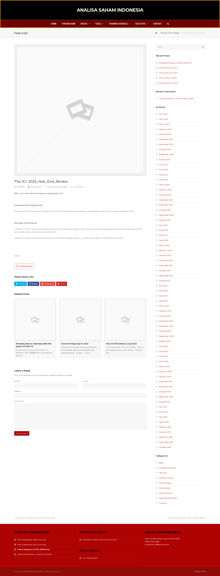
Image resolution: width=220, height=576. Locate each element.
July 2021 (163, 285)
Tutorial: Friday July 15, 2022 (74, 344)
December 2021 (165, 260)
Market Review (165, 493)
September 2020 (166, 336)
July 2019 (163, 407)
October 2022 (165, 210)
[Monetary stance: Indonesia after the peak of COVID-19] (35, 320)
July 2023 (163, 164)
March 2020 (164, 366)
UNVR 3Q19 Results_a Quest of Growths (34, 554)
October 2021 (165, 270)
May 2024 (163, 114)
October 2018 (165, 447)
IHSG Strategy (61, 187)
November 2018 (166, 442)
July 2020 (163, 346)
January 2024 (165, 134)
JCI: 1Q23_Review (90, 558)
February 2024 (165, 129)
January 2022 (165, 255)
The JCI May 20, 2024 (168, 83)
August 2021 (164, 280)
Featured (52, 187)
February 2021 (165, 311)
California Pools (166, 98)
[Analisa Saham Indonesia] (156, 33)
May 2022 (163, 235)
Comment (19, 401)
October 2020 (165, 331)
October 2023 (165, 149)
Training (162, 503)
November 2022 (166, 205)
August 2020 (165, 341)
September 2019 (166, 397)
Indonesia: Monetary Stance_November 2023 (35, 518)
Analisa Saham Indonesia (110, 10)
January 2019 (165, 432)
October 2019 (165, 392)
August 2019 (164, 402)
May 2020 (163, 356)
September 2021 (166, 275)
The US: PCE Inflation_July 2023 (121, 344)
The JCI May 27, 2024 (168, 68)
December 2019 (165, 381)
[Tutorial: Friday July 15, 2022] (80, 320)
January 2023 (165, 195)
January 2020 (165, 376)
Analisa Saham (37, 187)
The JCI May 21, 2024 (168, 78)
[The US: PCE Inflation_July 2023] (125, 320)
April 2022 (163, 240)
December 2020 (166, 321)
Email (86, 381)
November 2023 (166, 144)
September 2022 (166, 215)
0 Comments (78, 187)
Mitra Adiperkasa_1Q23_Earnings (31, 544)
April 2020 (163, 361)
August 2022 (164, 220)
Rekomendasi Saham (168, 498)
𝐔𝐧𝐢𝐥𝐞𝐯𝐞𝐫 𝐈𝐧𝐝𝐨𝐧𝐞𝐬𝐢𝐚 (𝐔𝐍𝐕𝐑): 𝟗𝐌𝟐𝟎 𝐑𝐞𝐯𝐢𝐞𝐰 (33, 549)
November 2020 (166, 326)
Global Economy (166, 478)
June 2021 (163, 291)
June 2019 (163, 412)
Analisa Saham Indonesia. (33, 571)
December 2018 (166, 437)
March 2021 (164, 306)
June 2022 (163, 230)
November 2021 (166, 265)
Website (17, 391)
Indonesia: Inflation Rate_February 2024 (100, 540)
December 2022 (166, 200)
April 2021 (163, 301)
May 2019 (163, 417)
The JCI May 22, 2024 (168, 73)
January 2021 (165, 316)
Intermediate (164, 488)
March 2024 (164, 124)
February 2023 (165, 190)
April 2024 (163, 119)
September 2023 (166, 154)
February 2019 (165, 427)
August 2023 (164, 159)
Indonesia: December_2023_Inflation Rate (186, 518)
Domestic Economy (167, 468)
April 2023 (163, 179)
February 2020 (165, 371)
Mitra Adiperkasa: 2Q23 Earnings (31, 540)
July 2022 (163, 225)
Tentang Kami (200, 572)
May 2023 (163, 175)
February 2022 (165, 250)
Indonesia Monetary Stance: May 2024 (175, 63)
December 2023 (166, 139)
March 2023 (164, 185)
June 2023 (163, 169)
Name (17, 381)
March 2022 (164, 245)
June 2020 (163, 351)
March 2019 (164, 422)
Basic (161, 463)
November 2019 (166, 386)
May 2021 (163, 296)
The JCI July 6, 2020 (184, 98)
